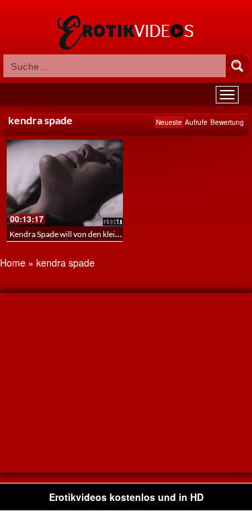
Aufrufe (196, 122)
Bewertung (227, 122)
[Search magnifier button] (237, 65)
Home (13, 262)
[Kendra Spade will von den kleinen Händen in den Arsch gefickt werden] (65, 183)
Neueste (169, 122)
